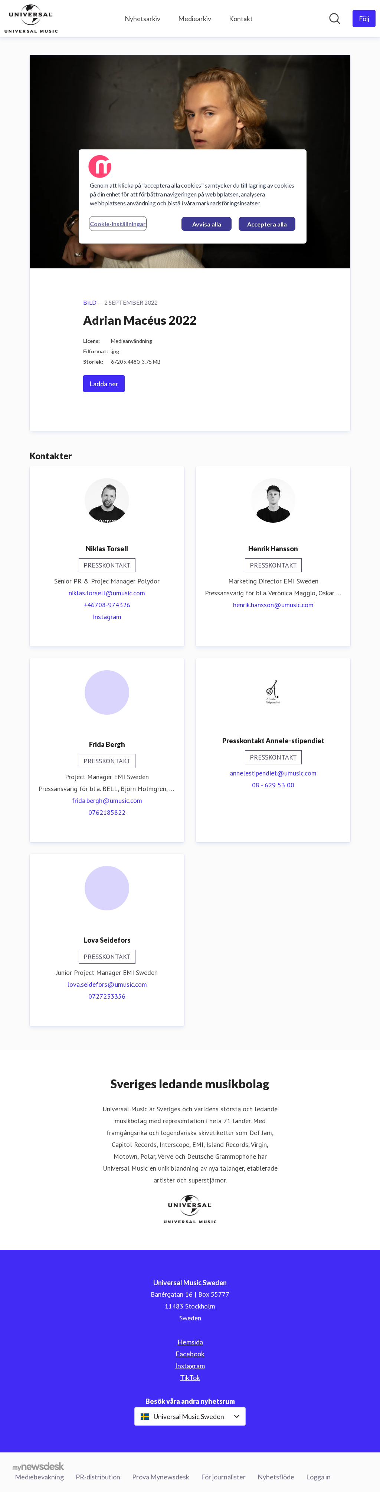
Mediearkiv (194, 18)
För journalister (223, 1477)
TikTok (190, 1377)
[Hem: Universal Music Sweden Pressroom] (31, 18)
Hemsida (190, 1342)
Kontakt (241, 18)
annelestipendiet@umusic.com (273, 773)
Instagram (107, 616)
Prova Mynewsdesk (160, 1477)
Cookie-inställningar (118, 223)
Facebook (190, 1354)
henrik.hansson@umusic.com (273, 605)
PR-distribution (98, 1477)
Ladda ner (103, 384)
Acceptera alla (267, 224)
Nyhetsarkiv (142, 18)
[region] (193, 196)
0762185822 (106, 812)
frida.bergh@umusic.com (107, 800)
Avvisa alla (206, 224)
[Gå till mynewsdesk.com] (38, 1466)
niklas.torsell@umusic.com (107, 593)
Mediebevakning (39, 1477)
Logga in (318, 1477)
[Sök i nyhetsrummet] (335, 18)
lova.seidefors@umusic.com (107, 984)
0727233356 (106, 996)
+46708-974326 (106, 605)
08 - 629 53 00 (273, 785)
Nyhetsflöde (276, 1477)
